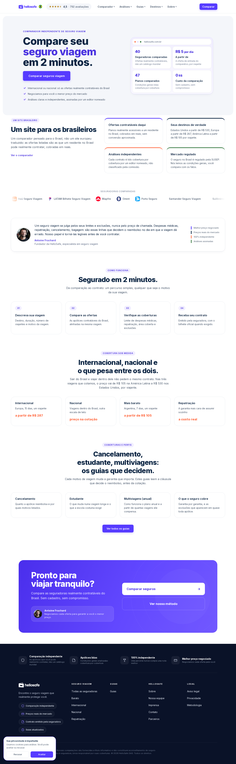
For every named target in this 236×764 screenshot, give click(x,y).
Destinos (156, 6)
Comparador (106, 6)
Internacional (79, 705)
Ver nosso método (163, 604)
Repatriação (78, 718)
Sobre (172, 6)
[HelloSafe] (28, 6)
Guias (140, 6)
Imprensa (154, 705)
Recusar (18, 754)
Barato (75, 698)
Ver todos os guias (118, 528)
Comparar (208, 6)
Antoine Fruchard (45, 240)
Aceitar (42, 754)
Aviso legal (193, 691)
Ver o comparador (22, 155)
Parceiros (154, 718)
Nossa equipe (156, 698)
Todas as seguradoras (84, 691)
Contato (153, 712)
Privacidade (194, 698)
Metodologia (194, 705)
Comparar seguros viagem (47, 76)
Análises (126, 6)
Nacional (76, 712)
